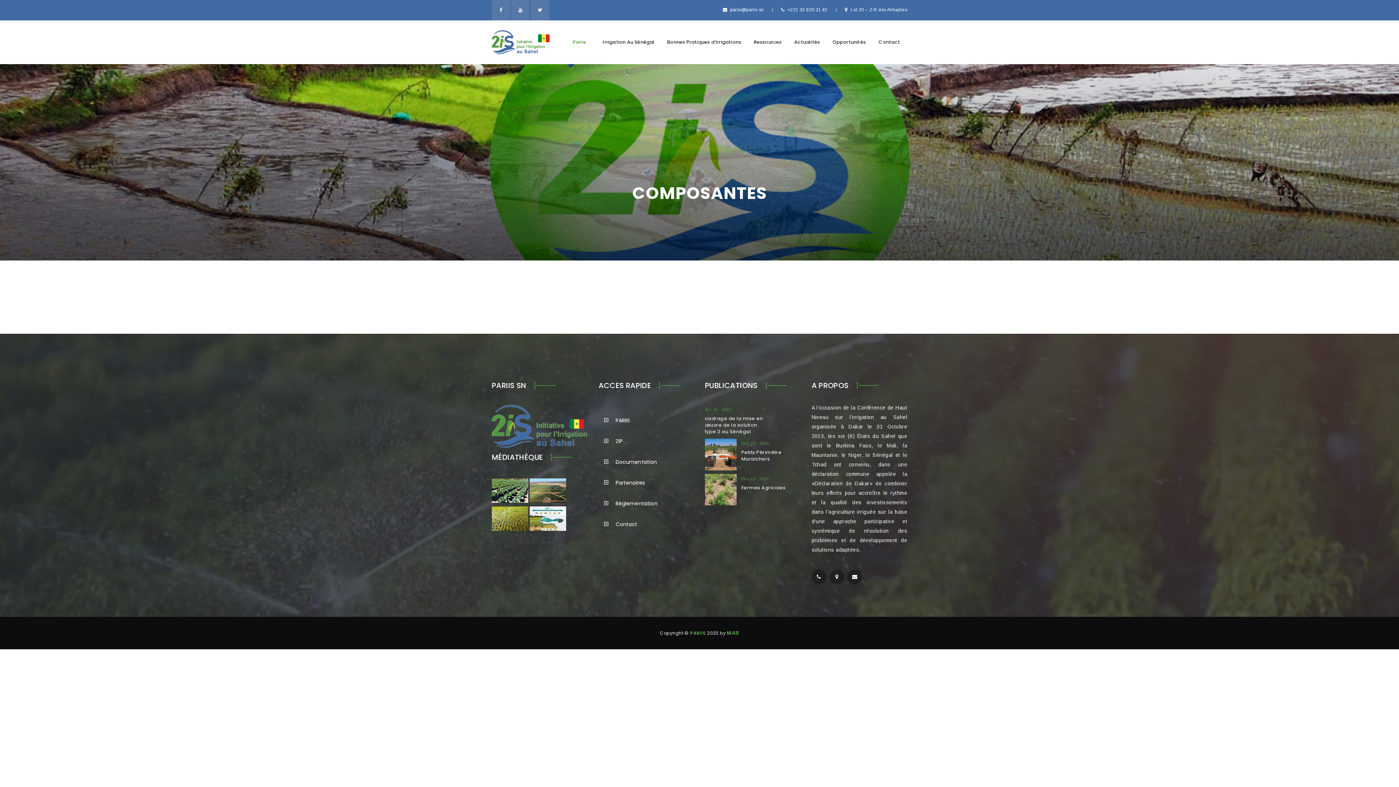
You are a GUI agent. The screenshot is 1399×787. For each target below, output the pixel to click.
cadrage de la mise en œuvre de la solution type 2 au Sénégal (734, 425)
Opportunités (849, 42)
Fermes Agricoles (763, 487)
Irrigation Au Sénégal (628, 42)
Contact (889, 42)
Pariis (579, 42)
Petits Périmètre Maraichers (761, 455)
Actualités (807, 42)
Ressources (768, 42)
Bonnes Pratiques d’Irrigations (704, 42)
